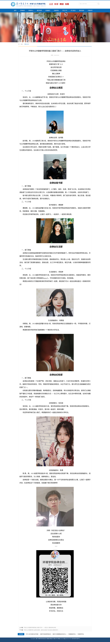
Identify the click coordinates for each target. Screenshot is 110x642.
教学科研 (39, 10)
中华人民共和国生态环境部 (32, 634)
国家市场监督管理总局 (45, 634)
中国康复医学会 (72, 634)
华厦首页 (90, 10)
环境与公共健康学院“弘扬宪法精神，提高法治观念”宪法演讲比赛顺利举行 (41, 630)
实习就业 (73, 10)
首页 (15, 10)
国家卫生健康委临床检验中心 (59, 634)
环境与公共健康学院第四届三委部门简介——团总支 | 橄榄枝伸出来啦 (40, 627)
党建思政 (56, 10)
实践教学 (47, 10)
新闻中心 (31, 10)
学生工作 (64, 10)
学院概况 (22, 10)
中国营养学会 (81, 634)
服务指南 (81, 10)
